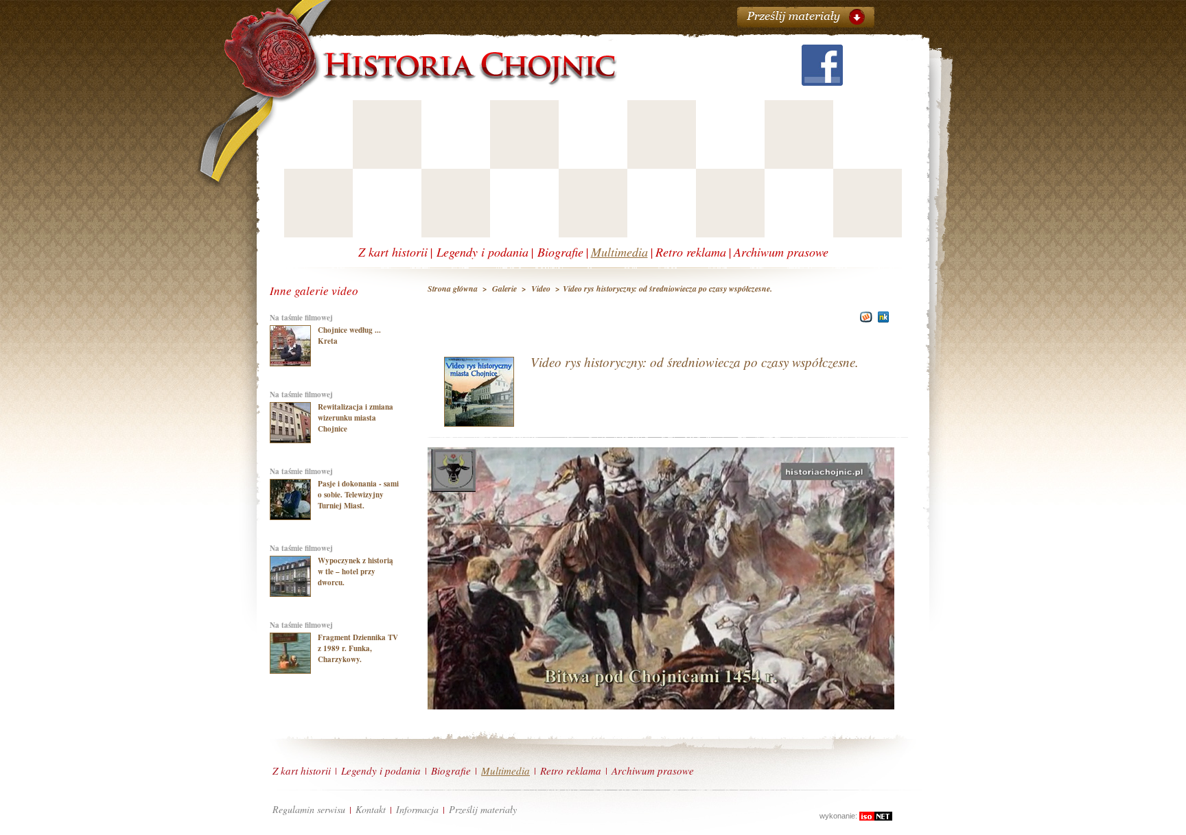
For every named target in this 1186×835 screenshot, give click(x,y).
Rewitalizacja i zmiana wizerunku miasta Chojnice (355, 417)
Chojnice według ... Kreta (349, 335)
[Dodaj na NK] (884, 320)
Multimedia (619, 252)
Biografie (560, 252)
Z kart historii (393, 252)
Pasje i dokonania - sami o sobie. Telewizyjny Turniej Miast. (358, 494)
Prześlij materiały (483, 809)
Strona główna (454, 288)
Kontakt (371, 809)
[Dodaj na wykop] (864, 320)
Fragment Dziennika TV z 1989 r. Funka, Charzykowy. (358, 648)
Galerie (504, 288)
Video (540, 288)
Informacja (417, 809)
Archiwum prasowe (781, 252)
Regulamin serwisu (308, 809)
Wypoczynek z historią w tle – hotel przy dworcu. (355, 571)
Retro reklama (690, 252)
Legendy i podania (482, 252)
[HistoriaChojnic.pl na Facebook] (822, 82)
